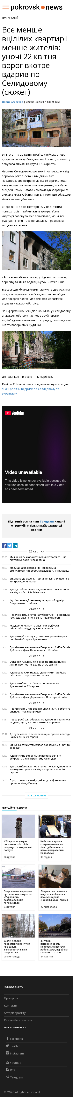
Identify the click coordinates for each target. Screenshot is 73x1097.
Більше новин (36, 795)
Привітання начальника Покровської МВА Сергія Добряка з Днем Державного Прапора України (40, 696)
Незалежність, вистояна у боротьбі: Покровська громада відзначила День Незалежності (40, 616)
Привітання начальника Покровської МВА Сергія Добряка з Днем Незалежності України (40, 649)
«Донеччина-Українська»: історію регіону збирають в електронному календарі (35, 757)
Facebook (16, 1039)
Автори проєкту (15, 1013)
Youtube (15, 1063)
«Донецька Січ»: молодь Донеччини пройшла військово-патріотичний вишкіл (38, 674)
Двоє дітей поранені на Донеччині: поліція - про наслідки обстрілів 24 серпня (39, 591)
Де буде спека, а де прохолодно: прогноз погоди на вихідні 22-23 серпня (40, 735)
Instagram (17, 1053)
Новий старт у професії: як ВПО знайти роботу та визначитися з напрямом (40, 710)
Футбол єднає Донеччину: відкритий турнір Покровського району (37, 602)
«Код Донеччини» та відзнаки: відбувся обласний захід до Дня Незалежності (34, 627)
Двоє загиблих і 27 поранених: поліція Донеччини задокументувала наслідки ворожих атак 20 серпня (40, 769)
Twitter (15, 1046)
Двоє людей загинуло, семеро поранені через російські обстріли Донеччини (38, 638)
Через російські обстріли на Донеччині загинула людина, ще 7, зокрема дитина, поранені (40, 721)
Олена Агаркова (12, 102)
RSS (12, 1070)
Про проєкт (12, 998)
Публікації (10, 18)
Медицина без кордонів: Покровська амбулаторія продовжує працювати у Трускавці (39, 569)
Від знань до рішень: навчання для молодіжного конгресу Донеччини (39, 580)
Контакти (10, 1005)
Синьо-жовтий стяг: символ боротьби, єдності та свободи (40, 746)
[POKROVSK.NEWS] (37, 7)
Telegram (47, 521)
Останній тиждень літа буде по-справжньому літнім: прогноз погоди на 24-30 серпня (38, 663)
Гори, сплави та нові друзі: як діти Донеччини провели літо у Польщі (38, 782)
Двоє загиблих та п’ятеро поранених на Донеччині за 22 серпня (34, 685)
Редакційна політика (18, 1020)
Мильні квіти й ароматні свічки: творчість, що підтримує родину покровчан (38, 558)
